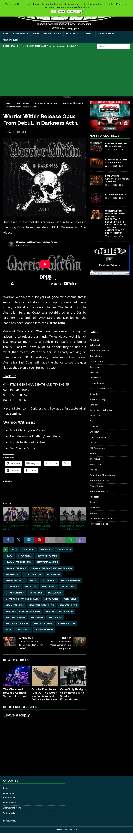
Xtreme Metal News (12, 808)
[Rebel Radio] (66, 29)
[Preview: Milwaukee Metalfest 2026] (96, 147)
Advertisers (95, 416)
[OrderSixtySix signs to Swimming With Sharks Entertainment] (73, 676)
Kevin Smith (95, 372)
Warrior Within (44, 630)
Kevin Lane (95, 367)
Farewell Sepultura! (115, 194)
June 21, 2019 (14, 132)
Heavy (9, 556)
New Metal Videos (99, 524)
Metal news (36, 593)
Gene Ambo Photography (102, 475)
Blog (5, 788)
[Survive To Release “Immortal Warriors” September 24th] (44, 514)
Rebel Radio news (43, 623)
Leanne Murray (97, 383)
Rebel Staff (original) (99, 351)
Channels (94, 426)
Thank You (95, 508)
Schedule (94, 405)
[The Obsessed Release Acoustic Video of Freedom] (16, 676)
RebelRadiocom (66, 623)
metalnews (70, 599)
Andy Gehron (96, 356)
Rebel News (19, 33)
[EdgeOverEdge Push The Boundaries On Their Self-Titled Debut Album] (73, 514)
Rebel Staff (95, 345)
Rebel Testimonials (99, 491)
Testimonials (9, 813)
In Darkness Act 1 (15, 580)
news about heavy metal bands (23, 611)
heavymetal (12, 574)
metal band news (70, 580)
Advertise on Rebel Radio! (47, 33)
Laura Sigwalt (96, 378)
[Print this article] (60, 540)
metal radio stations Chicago (22, 599)
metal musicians (15, 593)
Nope (61, 11)
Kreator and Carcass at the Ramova (116, 161)
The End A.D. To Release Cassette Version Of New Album (15, 526)
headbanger (64, 549)
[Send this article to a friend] (50, 540)
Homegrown (9, 797)
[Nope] (129, 8)
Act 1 (14, 549)
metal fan (30, 586)
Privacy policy (74, 11)
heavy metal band (47, 556)
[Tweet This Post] (19, 540)
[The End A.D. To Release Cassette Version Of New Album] (16, 514)
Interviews (95, 459)
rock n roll (23, 630)
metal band (49, 580)
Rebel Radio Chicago (17, 623)
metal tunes (51, 599)
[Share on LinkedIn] (29, 540)
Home (5, 33)
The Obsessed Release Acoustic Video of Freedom (15, 693)
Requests (94, 497)
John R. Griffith (96, 362)
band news (29, 549)
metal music (68, 586)
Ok (53, 11)
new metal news (15, 605)
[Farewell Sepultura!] (96, 198)
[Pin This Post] (39, 540)
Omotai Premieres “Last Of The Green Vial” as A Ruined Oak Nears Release (44, 694)
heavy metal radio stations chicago (52, 568)
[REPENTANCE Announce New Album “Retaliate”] (96, 180)
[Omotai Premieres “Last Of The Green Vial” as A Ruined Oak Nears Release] (45, 676)
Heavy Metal (25, 556)
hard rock (46, 549)
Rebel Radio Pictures (100, 481)
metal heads (49, 586)
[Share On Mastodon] (81, 540)
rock (8, 630)
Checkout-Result (98, 437)
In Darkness (53, 574)
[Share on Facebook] (8, 540)
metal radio (54, 593)
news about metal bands (59, 611)
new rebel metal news (41, 605)
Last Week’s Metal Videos (102, 519)
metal (33, 580)
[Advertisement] (66, 73)
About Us (71, 33)
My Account (96, 464)
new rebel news (68, 605)
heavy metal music (47, 562)
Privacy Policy (10, 40)
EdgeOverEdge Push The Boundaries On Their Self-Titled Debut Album (72, 526)
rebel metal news (15, 617)
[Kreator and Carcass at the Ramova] (96, 163)
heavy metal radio (16, 568)
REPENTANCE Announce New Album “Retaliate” (117, 179)
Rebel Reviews (9, 802)
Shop (92, 502)
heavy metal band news (18, 562)
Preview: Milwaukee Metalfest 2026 (116, 144)
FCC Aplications (106, 33)
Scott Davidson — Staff (101, 389)
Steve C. (94, 394)
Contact (88, 33)
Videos (93, 513)
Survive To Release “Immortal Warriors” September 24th (41, 526)
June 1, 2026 (112, 149)
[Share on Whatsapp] (70, 540)
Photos (93, 470)
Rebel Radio (55, 617)
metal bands (12, 586)
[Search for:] (113, 46)
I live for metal (33, 574)
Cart (92, 421)
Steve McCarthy (97, 399)
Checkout (94, 432)
